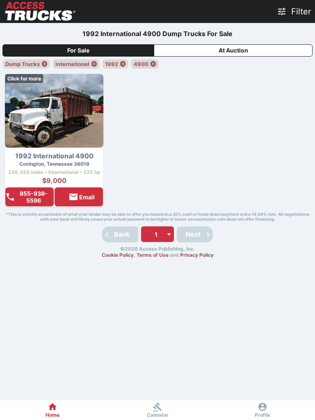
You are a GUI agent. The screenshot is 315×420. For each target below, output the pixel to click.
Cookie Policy (118, 255)
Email (87, 197)
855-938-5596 (34, 197)
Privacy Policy (197, 255)
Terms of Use (153, 255)
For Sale (78, 50)
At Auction (233, 50)
